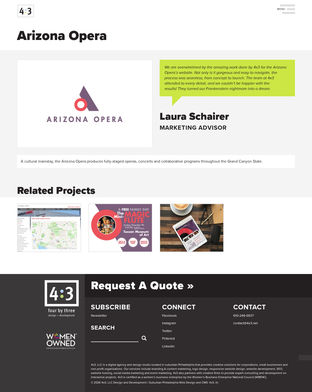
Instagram (169, 323)
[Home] (27, 11)
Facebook (169, 316)
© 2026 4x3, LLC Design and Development (119, 382)
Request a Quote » (142, 285)
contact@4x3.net (245, 323)
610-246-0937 (243, 316)
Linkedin (168, 346)
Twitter (167, 331)
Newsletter (99, 316)
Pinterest (168, 339)
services (134, 369)
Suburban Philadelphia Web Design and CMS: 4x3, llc (183, 382)
